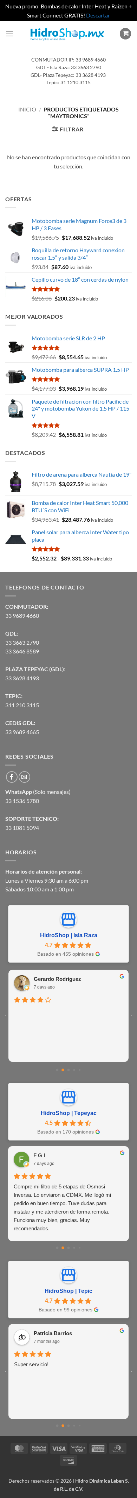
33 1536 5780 (22, 800)
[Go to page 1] (63, 1070)
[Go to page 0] (57, 1070)
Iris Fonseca (49, 979)
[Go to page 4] (79, 1070)
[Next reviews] (131, 1015)
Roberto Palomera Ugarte (65, 1333)
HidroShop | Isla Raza (68, 935)
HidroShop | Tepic (68, 1291)
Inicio (27, 109)
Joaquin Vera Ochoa (58, 1155)
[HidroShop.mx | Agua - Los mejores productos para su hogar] (66, 33)
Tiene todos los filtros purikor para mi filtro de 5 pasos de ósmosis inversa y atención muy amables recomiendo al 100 (67, 1195)
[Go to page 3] (74, 1070)
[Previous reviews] (5, 1015)
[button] (9, 33)
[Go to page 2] (68, 1070)
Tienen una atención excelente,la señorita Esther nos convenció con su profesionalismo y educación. (68, 1372)
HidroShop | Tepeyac (69, 1113)
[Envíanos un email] (24, 777)
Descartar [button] (98, 15)
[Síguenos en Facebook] (12, 777)
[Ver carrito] (125, 33)
